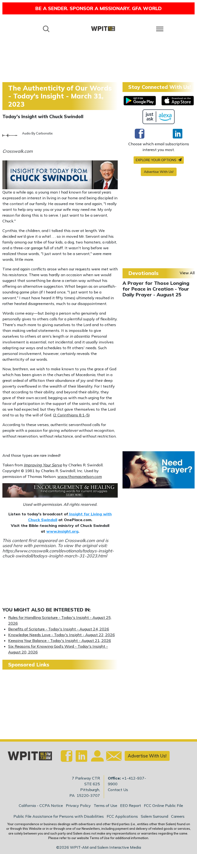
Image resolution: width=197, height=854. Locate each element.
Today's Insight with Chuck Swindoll (42, 116)
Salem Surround (154, 816)
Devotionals (143, 273)
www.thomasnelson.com (79, 476)
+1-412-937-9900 (127, 781)
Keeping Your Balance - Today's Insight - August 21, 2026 (59, 640)
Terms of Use (105, 805)
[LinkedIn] (177, 133)
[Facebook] (139, 133)
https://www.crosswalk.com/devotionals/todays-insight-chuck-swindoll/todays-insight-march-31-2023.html (58, 553)
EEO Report (130, 805)
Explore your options (156, 160)
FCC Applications (122, 816)
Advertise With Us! (158, 172)
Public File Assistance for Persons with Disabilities (58, 816)
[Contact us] (112, 757)
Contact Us (118, 789)
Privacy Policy (78, 805)
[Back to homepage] (103, 28)
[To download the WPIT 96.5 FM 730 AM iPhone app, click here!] (177, 100)
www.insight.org (62, 531)
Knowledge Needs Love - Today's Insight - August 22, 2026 (61, 634)
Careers (178, 816)
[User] (97, 758)
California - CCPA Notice (41, 805)
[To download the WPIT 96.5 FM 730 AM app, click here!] (139, 100)
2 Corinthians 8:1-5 (71, 415)
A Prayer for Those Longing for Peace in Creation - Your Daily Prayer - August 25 (156, 289)
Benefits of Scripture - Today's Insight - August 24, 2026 (58, 629)
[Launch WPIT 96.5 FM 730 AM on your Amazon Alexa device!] (158, 116)
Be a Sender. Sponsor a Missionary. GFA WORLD (98, 8)
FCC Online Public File (163, 805)
